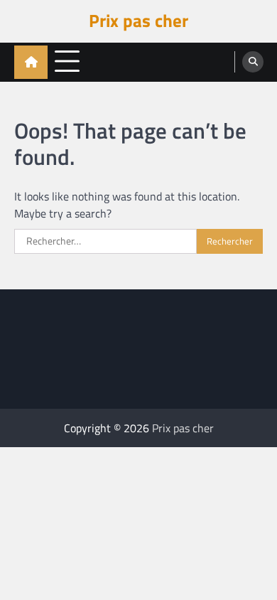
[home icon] (31, 62)
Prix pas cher (138, 20)
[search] (253, 62)
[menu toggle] (67, 61)
